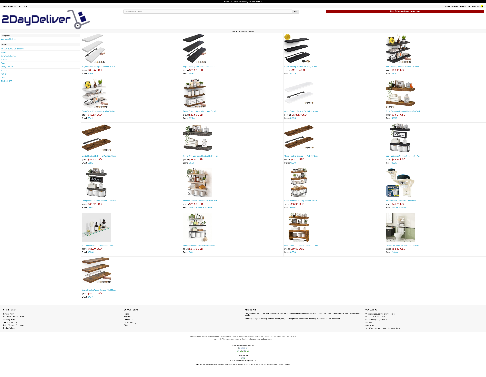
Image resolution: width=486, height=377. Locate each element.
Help (25, 6)
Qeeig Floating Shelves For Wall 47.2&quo (301, 111)
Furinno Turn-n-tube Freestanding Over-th (402, 245)
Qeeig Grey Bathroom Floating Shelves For (200, 156)
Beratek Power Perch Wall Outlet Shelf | (401, 200)
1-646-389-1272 (378, 316)
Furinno (4, 59)
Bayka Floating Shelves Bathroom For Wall (200, 111)
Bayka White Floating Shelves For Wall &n (98, 111)
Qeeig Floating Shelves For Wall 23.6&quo (99, 156)
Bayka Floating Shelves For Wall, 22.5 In (199, 66)
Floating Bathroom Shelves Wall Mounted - (200, 245)
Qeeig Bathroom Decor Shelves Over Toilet (99, 200)
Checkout (476, 6)
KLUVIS (4, 70)
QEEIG (3, 77)
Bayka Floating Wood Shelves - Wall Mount (99, 290)
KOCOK (4, 74)
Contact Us (465, 6)
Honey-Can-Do (7, 66)
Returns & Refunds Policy (13, 316)
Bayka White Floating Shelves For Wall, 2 (98, 66)
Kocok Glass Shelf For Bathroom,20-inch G (99, 245)
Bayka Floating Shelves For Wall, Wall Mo (402, 66)
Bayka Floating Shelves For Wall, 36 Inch (300, 66)
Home (4, 6)
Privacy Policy (8, 314)
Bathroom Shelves (8, 39)
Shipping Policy (9, 319)
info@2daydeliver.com (380, 319)
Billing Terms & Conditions (13, 325)
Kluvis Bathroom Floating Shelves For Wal (301, 200)
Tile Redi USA (6, 81)
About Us (12, 6)
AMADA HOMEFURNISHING (12, 48)
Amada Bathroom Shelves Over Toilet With (200, 200)
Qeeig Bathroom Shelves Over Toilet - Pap (403, 156)
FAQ (19, 6)
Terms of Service (10, 322)
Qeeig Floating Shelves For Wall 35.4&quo (301, 156)
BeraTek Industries (8, 56)
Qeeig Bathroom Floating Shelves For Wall (403, 111)
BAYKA (3, 52)
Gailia (3, 63)
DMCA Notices (9, 328)
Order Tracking (451, 6)
